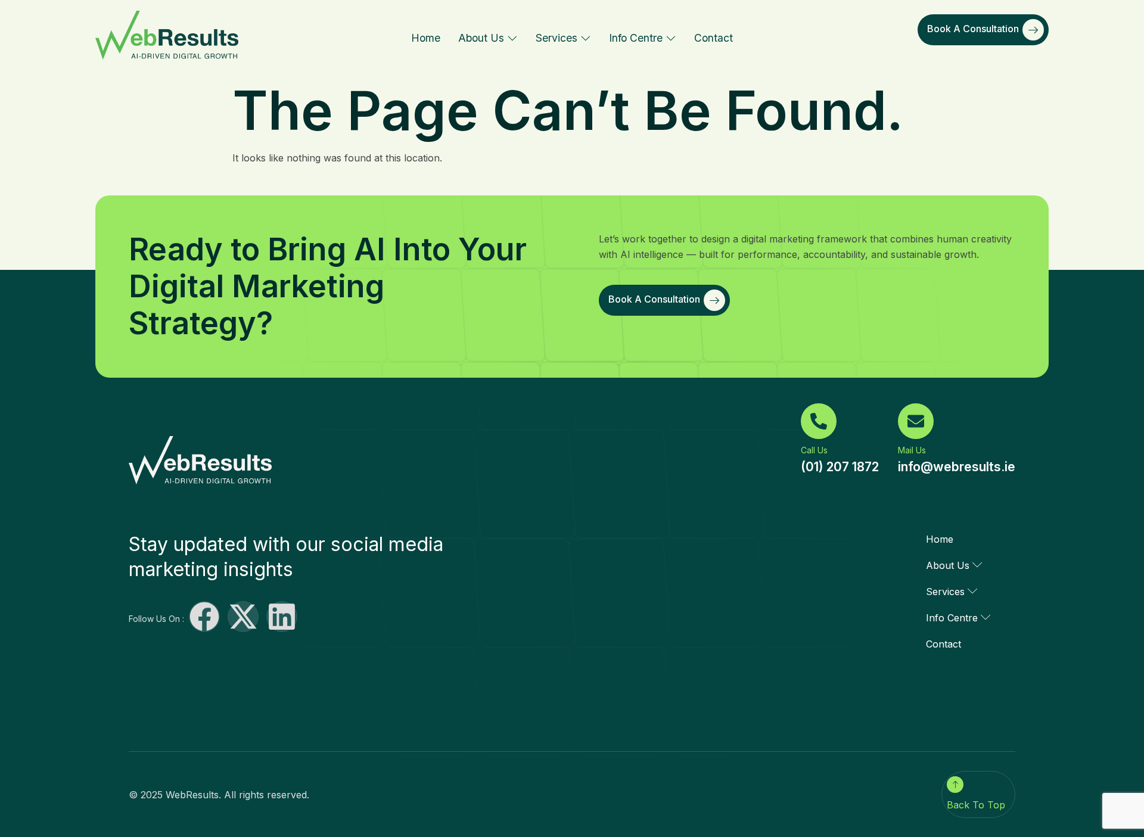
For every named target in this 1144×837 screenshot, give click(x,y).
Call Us (814, 450)
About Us (481, 38)
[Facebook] (204, 616)
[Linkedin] (281, 616)
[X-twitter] (243, 616)
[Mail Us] (916, 421)
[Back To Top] (955, 784)
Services (556, 38)
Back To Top (976, 805)
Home (425, 38)
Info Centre (636, 38)
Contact (713, 38)
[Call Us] (819, 421)
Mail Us (912, 450)
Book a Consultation (973, 29)
